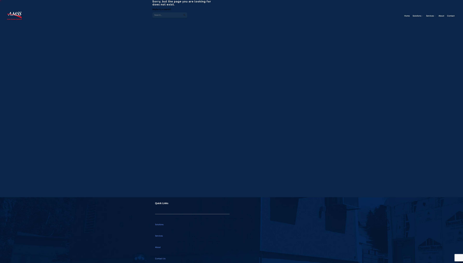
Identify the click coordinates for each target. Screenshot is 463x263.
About (158, 247)
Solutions (159, 224)
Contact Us (160, 258)
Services (159, 236)
